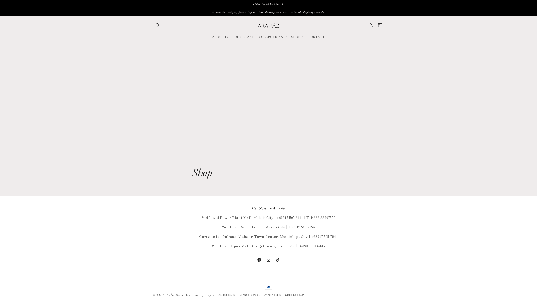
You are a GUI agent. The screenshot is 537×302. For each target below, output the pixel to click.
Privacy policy (272, 294)
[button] (157, 25)
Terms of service (249, 294)
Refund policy (226, 294)
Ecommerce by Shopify (200, 295)
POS (177, 295)
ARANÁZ (168, 295)
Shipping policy (295, 294)
